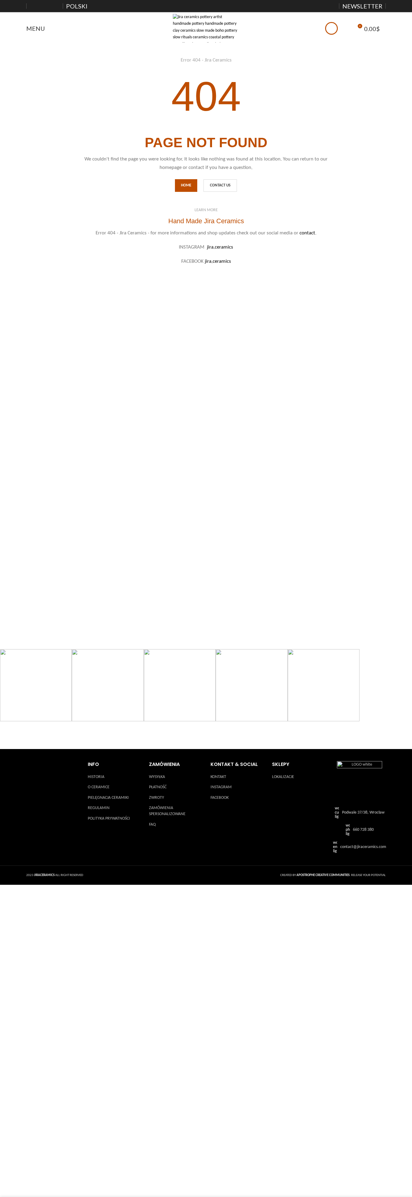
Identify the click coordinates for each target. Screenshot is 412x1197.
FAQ (152, 824)
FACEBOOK (220, 797)
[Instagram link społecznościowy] (324, 6)
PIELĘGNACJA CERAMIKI (108, 797)
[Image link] (359, 784)
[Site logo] (206, 28)
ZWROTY (156, 797)
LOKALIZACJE (283, 777)
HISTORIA (96, 777)
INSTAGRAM (221, 787)
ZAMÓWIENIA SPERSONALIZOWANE (167, 811)
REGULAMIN (98, 808)
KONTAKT (218, 777)
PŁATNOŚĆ (157, 787)
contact (307, 233)
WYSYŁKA (157, 777)
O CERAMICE (98, 787)
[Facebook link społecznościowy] (317, 6)
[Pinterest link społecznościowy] (332, 6)
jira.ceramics (220, 247)
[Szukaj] (346, 28)
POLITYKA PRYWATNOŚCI (109, 818)
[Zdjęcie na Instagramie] (36, 685)
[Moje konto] (331, 28)
